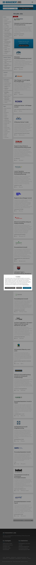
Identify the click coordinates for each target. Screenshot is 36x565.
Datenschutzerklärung (25, 284)
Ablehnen (19, 287)
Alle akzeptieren (27, 287)
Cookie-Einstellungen (10, 287)
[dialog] (18, 282)
